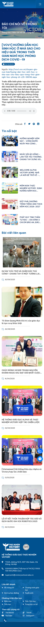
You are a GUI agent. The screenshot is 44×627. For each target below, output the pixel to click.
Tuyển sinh (29, 593)
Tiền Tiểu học (30, 601)
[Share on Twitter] (29, 124)
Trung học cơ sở (31, 604)
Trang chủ (6, 32)
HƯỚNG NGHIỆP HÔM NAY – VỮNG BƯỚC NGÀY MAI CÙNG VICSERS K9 (29, 141)
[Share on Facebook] (25, 124)
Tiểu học (7, 604)
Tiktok (28, 613)
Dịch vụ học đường (11, 593)
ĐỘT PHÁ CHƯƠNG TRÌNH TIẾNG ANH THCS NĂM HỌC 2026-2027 (31, 203)
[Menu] (39, 4)
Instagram (30, 616)
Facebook (9, 613)
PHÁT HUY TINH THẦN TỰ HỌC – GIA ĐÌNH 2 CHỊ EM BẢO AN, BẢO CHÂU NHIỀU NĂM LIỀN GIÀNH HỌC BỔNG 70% (30, 219)
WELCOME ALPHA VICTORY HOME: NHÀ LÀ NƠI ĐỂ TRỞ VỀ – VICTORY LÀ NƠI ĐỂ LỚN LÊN (29, 172)
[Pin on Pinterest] (34, 124)
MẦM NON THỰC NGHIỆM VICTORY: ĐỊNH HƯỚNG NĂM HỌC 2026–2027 (31, 188)
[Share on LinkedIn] (38, 124)
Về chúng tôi (9, 588)
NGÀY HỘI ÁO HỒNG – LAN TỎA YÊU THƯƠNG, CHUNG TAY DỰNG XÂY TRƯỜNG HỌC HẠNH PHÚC (31, 156)
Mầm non (7, 601)
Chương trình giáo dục (32, 589)
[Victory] (8, 4)
